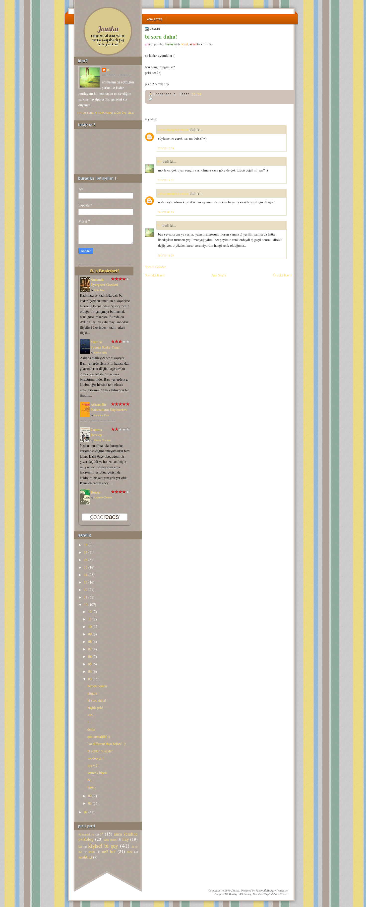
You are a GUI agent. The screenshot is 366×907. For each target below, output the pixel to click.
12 (85, 589)
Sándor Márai (100, 352)
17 (85, 552)
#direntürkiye (86, 834)
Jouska (107, 28)
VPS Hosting (245, 894)
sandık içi (85, 857)
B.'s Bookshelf (104, 270)
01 (90, 803)
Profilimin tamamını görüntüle (106, 112)
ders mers (110, 839)
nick (129, 851)
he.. (90, 779)
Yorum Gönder (155, 266)
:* (102, 834)
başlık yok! (95, 707)
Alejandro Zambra (103, 497)
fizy (125, 839)
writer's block (97, 772)
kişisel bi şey (103, 845)
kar (80, 846)
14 (85, 574)
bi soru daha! (161, 36)
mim (92, 851)
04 (90, 671)
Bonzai (96, 492)
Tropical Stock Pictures (276, 894)
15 (85, 567)
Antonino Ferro (101, 415)
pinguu (92, 693)
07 (90, 649)
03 (90, 678)
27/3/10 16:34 (166, 148)
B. (108, 70)
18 (85, 544)
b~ (160, 161)
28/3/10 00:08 (166, 212)
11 (85, 597)
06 (90, 656)
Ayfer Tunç (99, 290)
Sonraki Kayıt (155, 275)
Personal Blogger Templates (272, 890)
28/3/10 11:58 (166, 255)
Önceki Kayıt (282, 275)
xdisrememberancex (173, 129)
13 (85, 582)
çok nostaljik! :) (98, 736)
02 (90, 795)
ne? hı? (109, 851)
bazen (91, 787)
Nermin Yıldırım (102, 440)
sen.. (90, 714)
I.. (89, 722)
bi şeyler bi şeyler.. (101, 750)
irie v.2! (93, 765)
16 (85, 559)
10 (85, 604)
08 (90, 641)
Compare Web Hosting (225, 894)
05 (90, 663)
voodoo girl (95, 758)
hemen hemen (97, 685)
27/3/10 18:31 (166, 180)
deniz (91, 729)
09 (90, 634)
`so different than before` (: (106, 743)
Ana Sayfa (154, 19)
